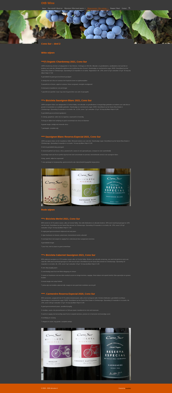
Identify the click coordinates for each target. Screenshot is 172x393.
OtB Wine (48, 3)
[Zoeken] (129, 8)
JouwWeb (128, 388)
